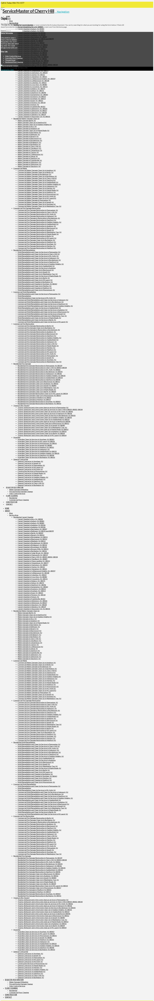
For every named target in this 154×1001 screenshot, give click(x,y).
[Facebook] (1, 7)
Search (3, 31)
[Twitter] (2, 7)
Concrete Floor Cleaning (14, 58)
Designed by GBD (7, 70)
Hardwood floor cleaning (14, 62)
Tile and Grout (10, 60)
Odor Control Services (13, 56)
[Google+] (4, 7)
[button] (61, 11)
